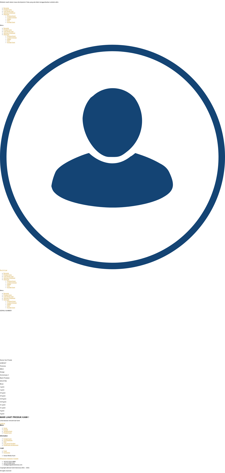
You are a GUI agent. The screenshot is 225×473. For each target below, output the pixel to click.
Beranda (6, 8)
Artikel (9, 19)
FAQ (8, 20)
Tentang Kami (11, 16)
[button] (112, 25)
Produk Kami (8, 9)
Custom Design (12, 17)
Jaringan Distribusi (9, 13)
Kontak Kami (11, 22)
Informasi (6, 14)
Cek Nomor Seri (9, 11)
